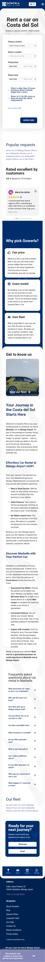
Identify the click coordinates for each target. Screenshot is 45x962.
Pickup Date (13, 62)
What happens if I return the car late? (19, 784)
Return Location (15, 52)
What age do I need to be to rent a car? (19, 775)
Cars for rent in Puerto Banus (25, 811)
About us (8, 873)
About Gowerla (12, 906)
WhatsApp (36, 873)
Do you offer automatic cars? (17, 740)
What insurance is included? (19, 733)
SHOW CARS (28, 120)
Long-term (27, 873)
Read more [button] (12, 212)
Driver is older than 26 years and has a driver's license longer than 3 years (23, 90)
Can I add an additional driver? (17, 757)
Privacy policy (12, 934)
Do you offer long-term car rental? (18, 766)
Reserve (18, 873)
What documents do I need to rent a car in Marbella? (19, 690)
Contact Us (10, 926)
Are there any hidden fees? (19, 725)
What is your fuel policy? (18, 749)
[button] (43, 4)
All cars (9, 805)
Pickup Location (15, 42)
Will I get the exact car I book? (17, 699)
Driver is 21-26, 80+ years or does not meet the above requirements (23, 98)
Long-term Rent (12, 918)
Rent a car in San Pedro (23, 159)
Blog (8, 910)
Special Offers (12, 914)
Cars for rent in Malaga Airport (26, 948)
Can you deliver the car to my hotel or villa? (18, 717)
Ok (34, 956)
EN (34, 4)
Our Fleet (10, 922)
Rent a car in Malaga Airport (18, 150)
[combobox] (32, 4)
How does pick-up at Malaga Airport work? (16, 708)
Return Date (13, 75)
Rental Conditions (13, 930)
